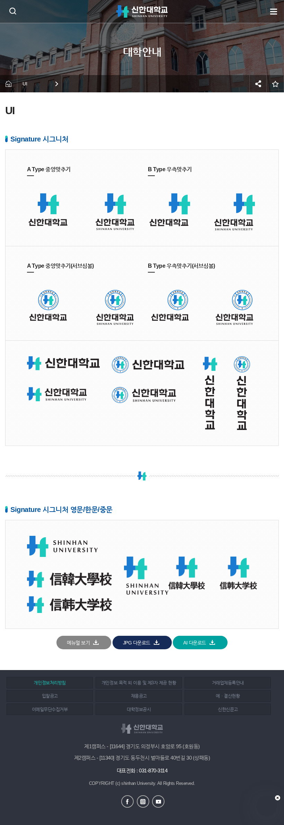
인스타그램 (143, 801)
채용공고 (139, 695)
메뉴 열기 (273, 11)
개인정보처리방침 (49, 682)
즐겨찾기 (275, 83)
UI (25, 83)
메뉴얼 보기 (78, 642)
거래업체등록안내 (228, 682)
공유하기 (258, 83)
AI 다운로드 (194, 642)
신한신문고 (228, 709)
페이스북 (127, 801)
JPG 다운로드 (136, 642)
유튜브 (158, 801)
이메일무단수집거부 (50, 709)
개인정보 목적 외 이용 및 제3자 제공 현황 (138, 682)
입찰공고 (50, 695)
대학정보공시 (139, 709)
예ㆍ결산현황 (228, 695)
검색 (12, 10)
